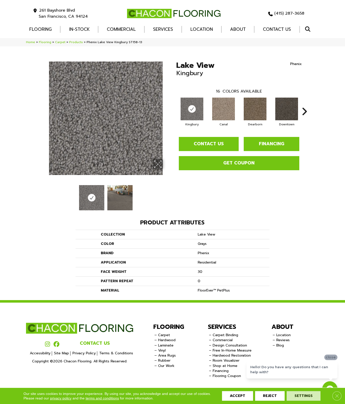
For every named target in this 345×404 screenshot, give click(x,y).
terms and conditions (102, 398)
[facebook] (56, 344)
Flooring (45, 42)
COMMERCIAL (121, 29)
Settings (303, 395)
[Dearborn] (255, 109)
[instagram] (47, 344)
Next (166, 195)
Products (76, 42)
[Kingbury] (192, 109)
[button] (308, 29)
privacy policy (60, 398)
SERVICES (222, 326)
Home (30, 42)
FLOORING (40, 29)
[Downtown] (286, 109)
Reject (270, 395)
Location (201, 29)
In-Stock (79, 29)
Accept (237, 395)
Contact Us (277, 29)
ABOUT (282, 326)
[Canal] (223, 109)
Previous (45, 195)
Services (163, 29)
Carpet (60, 42)
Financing (271, 143)
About (238, 29)
